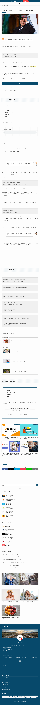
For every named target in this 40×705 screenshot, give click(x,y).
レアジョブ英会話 (18, 697)
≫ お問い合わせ (4, 665)
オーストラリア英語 (29, 696)
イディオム (23, 696)
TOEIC (11, 696)
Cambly (3, 696)
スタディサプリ (36, 696)
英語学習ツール (6, 687)
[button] (5, 469)
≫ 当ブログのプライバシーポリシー (8, 667)
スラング (3, 697)
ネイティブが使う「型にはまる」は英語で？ (19, 351)
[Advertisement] (20, 256)
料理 (29, 697)
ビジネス (14, 697)
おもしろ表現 (15, 696)
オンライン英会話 (7, 675)
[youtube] (19, 661)
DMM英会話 (7, 696)
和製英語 (24, 697)
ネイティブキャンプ (8, 697)
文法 (27, 697)
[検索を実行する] (37, 485)
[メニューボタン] (1, 3)
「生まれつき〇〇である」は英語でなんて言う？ (20, 371)
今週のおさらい (6, 682)
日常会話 (32, 697)
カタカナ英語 (6, 677)
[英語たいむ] (20, 3)
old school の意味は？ (8, 87)
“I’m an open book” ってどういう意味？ (18, 361)
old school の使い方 (8, 88)
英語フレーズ (4, 12)
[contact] (20, 661)
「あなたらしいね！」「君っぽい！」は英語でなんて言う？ (23, 340)
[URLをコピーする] (35, 469)
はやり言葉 (19, 696)
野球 (35, 697)
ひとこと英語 (6, 680)
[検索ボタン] (39, 3)
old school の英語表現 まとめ (10, 90)
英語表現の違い (6, 689)
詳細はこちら (26, 1)
